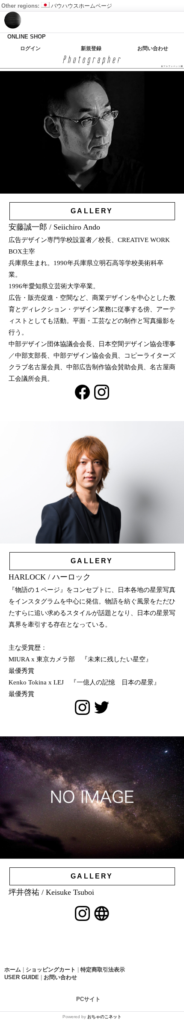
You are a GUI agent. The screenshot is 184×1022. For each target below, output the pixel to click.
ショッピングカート (51, 969)
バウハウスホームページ (81, 6)
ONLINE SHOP (26, 36)
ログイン (30, 48)
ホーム (12, 969)
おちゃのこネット (104, 1016)
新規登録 (91, 48)
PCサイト (88, 999)
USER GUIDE (21, 977)
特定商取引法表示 (102, 969)
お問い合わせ (152, 48)
